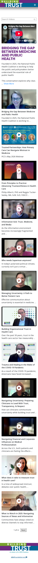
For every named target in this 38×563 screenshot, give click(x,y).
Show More (9, 83)
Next (23, 530)
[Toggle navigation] (35, 5)
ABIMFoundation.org (18, 557)
